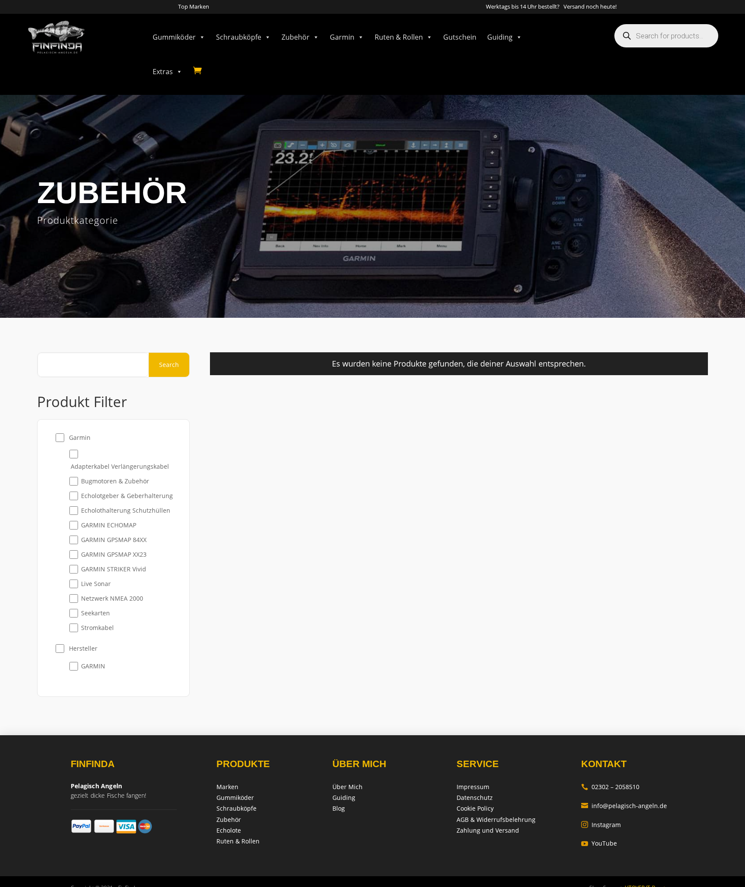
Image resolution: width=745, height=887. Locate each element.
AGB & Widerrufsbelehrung (496, 819)
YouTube (599, 843)
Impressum (473, 787)
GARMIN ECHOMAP (108, 525)
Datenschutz (475, 797)
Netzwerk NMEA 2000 (112, 598)
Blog (338, 808)
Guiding (500, 37)
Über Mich (347, 787)
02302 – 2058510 (610, 787)
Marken (227, 787)
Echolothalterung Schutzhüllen (125, 510)
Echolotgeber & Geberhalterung (127, 496)
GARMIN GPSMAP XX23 (114, 554)
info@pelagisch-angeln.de (624, 806)
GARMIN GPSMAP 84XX (114, 540)
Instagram (601, 825)
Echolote (228, 830)
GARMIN (93, 666)
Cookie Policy (475, 808)
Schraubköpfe (238, 37)
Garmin (342, 37)
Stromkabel (97, 628)
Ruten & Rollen (399, 37)
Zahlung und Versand (488, 830)
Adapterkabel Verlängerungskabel (120, 466)
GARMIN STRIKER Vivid (113, 569)
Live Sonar (96, 584)
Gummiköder (174, 37)
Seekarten (95, 613)
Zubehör (296, 37)
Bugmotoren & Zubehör (115, 481)
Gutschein (459, 37)
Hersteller (83, 648)
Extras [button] (163, 71)
